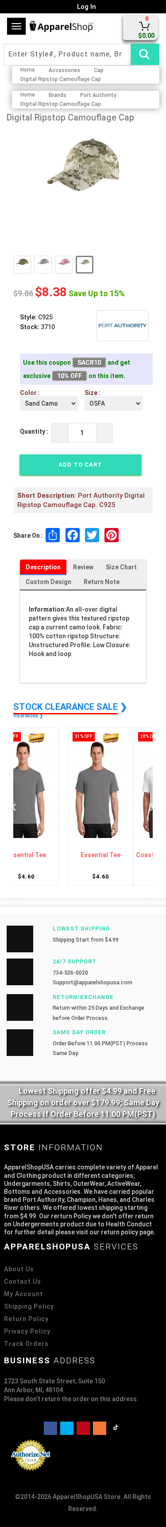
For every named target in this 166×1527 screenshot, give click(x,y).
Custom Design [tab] (48, 581)
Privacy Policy (27, 1331)
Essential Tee (50, 855)
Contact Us (22, 1281)
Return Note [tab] (102, 581)
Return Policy (26, 1318)
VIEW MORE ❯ (28, 715)
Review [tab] (83, 567)
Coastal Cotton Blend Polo (116, 855)
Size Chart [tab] (121, 567)
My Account (23, 1293)
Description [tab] (43, 567)
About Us (19, 1269)
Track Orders (26, 1343)
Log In (85, 7)
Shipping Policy (29, 1306)
